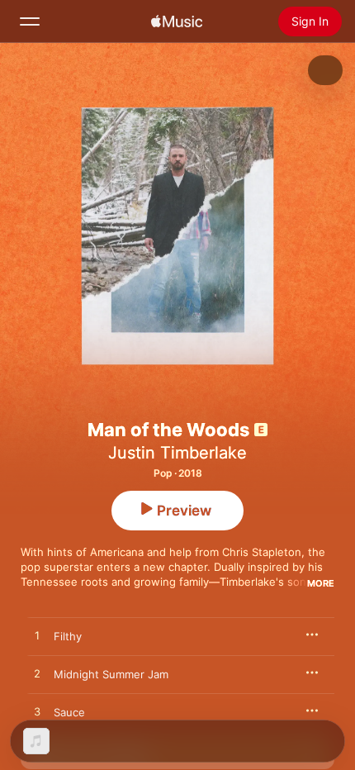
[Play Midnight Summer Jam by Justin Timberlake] (37, 674)
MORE (320, 583)
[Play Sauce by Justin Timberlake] (37, 712)
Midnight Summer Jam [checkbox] (111, 674)
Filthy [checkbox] (68, 636)
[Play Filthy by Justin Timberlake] (37, 636)
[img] (176, 21)
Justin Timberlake (177, 453)
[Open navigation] (30, 21)
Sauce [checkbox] (69, 712)
